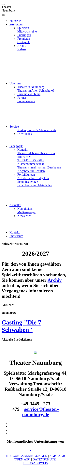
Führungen (24, 35)
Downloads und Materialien (34, 185)
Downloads (24, 133)
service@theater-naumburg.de (40, 412)
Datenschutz (44, 459)
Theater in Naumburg (30, 87)
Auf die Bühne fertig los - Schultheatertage (33, 179)
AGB (52, 455)
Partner (21, 97)
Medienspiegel (26, 212)
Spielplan (23, 28)
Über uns (15, 83)
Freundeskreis (26, 101)
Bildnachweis (35, 463)
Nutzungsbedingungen (26, 455)
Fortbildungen (26, 174)
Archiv (21, 45)
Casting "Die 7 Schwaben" (21, 326)
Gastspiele (23, 42)
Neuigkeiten (25, 208)
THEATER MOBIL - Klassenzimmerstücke (30, 162)
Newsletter (24, 215)
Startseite (15, 20)
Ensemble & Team (28, 94)
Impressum (16, 236)
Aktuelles (15, 205)
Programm (15, 24)
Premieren (23, 38)
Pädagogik (16, 146)
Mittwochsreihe (27, 31)
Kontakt (22, 149)
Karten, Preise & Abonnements (36, 130)
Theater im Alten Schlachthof (35, 90)
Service (14, 126)
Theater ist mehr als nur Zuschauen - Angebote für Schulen (40, 169)
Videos (21, 49)
